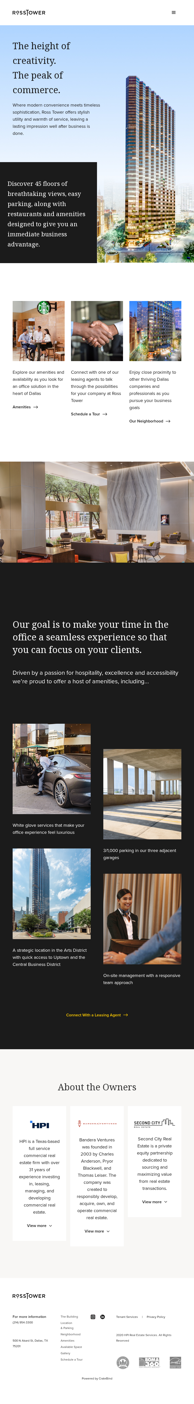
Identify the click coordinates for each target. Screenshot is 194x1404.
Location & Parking (67, 1325)
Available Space (71, 1347)
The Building (69, 1316)
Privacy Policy (156, 1317)
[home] (29, 13)
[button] (173, 12)
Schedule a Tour (72, 1359)
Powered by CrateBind (97, 1378)
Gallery (65, 1353)
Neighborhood (71, 1334)
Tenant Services (127, 1317)
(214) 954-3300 (23, 1322)
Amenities (68, 1340)
